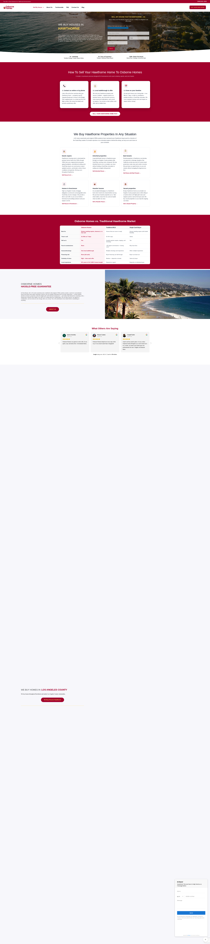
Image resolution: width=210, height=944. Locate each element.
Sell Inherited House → (99, 171)
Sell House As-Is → (67, 175)
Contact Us (75, 7)
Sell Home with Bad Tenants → (132, 173)
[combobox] (128, 33)
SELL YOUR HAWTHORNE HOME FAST (105, 113)
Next (111, 48)
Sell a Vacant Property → (130, 203)
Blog (83, 7)
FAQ (67, 7)
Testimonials (59, 7)
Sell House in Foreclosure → (70, 203)
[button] (151, 343)
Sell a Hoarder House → (99, 201)
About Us (49, 7)
